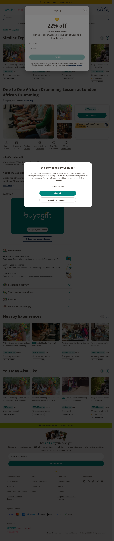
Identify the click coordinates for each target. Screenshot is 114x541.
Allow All (57, 193)
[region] (58, 184)
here (60, 180)
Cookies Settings (58, 186)
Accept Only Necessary (57, 200)
